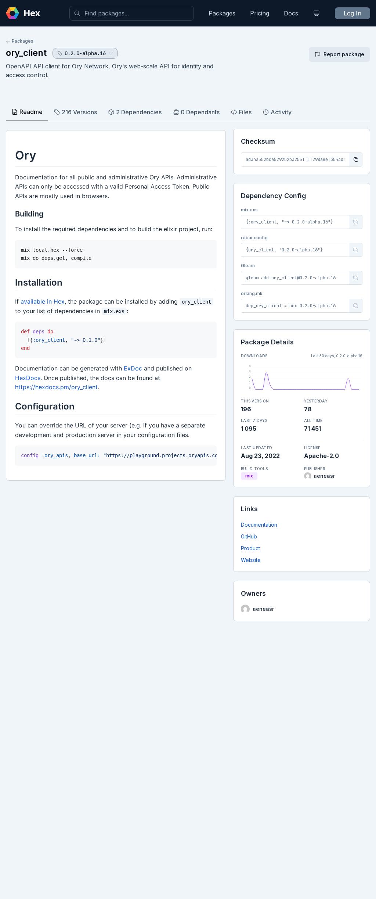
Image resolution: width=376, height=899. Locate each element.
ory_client (26, 52)
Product (250, 548)
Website (251, 560)
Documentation (259, 525)
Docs (291, 13)
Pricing (259, 13)
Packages (222, 13)
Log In (352, 13)
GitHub (249, 536)
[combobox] (131, 13)
